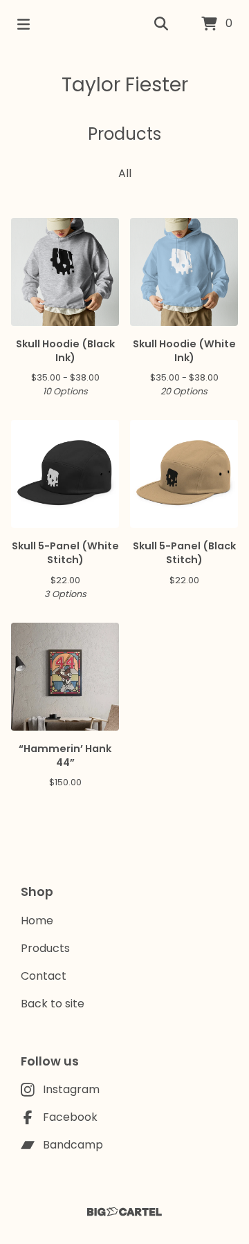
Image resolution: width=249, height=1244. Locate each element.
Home (37, 921)
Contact (43, 976)
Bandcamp (73, 1145)
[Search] (161, 24)
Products (45, 948)
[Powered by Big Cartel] (124, 1212)
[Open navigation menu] (23, 24)
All (124, 173)
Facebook (70, 1117)
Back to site (52, 1004)
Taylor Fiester (125, 84)
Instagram (71, 1089)
